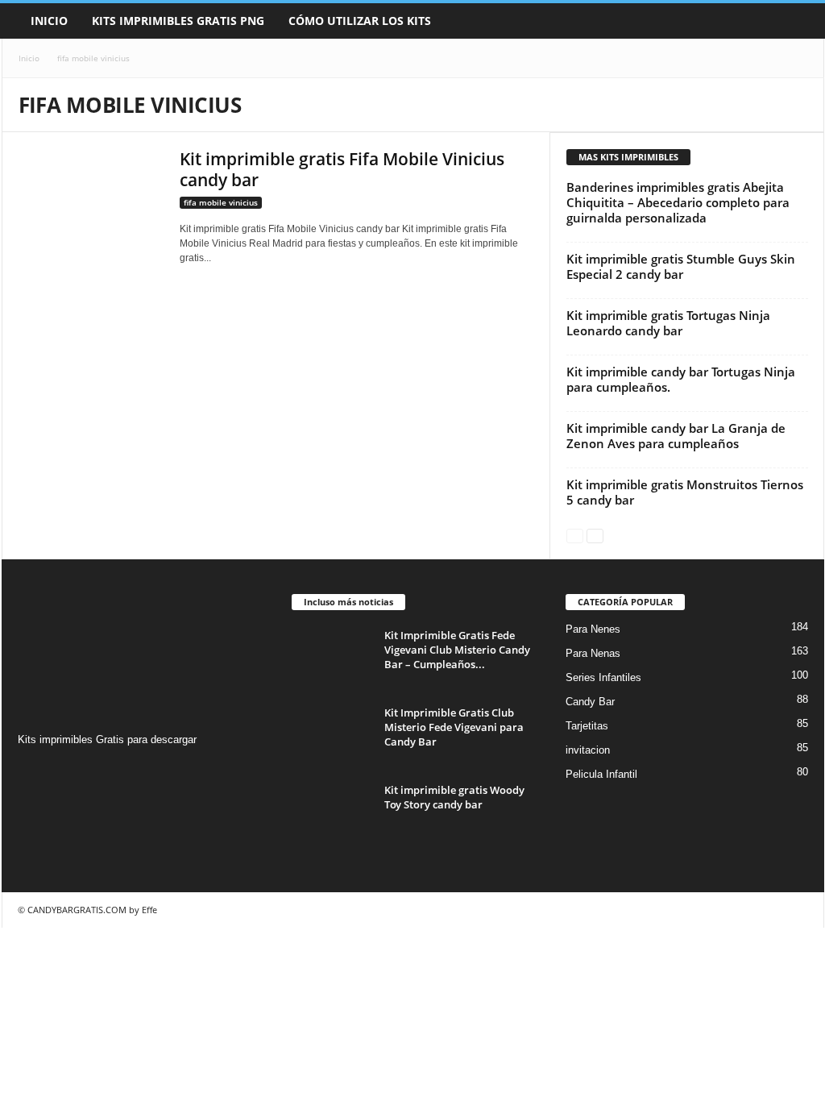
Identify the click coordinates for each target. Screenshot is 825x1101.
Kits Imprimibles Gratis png (178, 20)
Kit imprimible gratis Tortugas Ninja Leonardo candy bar (668, 323)
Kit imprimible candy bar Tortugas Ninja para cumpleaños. (680, 379)
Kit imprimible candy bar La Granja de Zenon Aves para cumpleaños (676, 435)
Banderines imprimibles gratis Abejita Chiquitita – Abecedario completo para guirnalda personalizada (678, 202)
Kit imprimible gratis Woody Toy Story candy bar (454, 797)
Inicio (49, 20)
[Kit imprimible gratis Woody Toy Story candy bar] (332, 813)
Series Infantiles (603, 677)
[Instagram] (33, 771)
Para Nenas (593, 653)
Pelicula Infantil (601, 774)
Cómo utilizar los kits (359, 20)
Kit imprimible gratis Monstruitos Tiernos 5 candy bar (684, 492)
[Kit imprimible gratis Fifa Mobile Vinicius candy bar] (91, 202)
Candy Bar (590, 702)
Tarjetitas (587, 726)
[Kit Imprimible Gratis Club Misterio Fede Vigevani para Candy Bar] (332, 735)
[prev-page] (574, 534)
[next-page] (595, 534)
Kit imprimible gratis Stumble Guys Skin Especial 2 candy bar (680, 266)
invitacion (588, 750)
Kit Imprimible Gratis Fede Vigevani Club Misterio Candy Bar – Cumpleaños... (457, 649)
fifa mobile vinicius (221, 202)
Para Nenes (593, 629)
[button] (800, 21)
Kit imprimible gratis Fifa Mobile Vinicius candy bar (342, 169)
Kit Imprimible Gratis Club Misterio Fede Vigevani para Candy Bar (454, 727)
